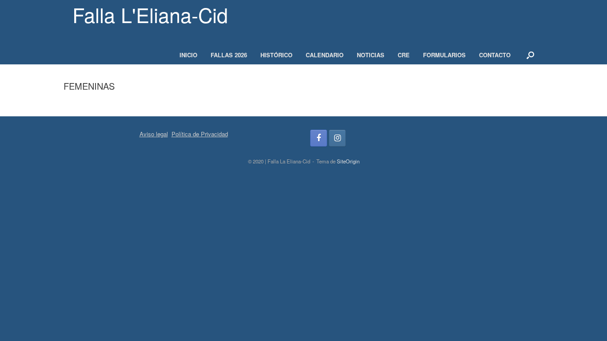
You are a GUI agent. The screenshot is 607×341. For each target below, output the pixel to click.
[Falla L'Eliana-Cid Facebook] (318, 138)
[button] (530, 54)
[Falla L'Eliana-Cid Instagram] (337, 138)
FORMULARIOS (444, 55)
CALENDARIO (324, 55)
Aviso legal (154, 134)
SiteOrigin (348, 161)
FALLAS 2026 (229, 55)
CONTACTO (495, 55)
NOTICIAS (370, 55)
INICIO (188, 55)
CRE (404, 55)
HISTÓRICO (276, 55)
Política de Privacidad (200, 134)
